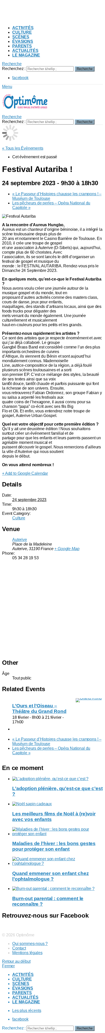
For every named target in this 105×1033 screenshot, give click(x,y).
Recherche (85, 69)
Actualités (25, 50)
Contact (19, 948)
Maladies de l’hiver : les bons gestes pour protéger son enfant (54, 846)
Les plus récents (26, 1010)
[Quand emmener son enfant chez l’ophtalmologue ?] (57, 861)
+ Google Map (66, 549)
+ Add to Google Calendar (25, 473)
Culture (22, 32)
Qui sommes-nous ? (30, 943)
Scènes (20, 37)
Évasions (22, 41)
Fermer (8, 966)
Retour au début (16, 961)
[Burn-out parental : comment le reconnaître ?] (57, 888)
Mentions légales (27, 953)
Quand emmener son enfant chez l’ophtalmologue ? (50, 876)
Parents (22, 46)
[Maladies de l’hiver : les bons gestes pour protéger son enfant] (57, 831)
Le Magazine (26, 55)
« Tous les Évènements (22, 148)
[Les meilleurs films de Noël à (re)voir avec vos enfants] (57, 804)
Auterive (19, 539)
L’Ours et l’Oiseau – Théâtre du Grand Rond (39, 708)
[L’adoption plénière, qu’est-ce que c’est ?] (57, 779)
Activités (23, 28)
